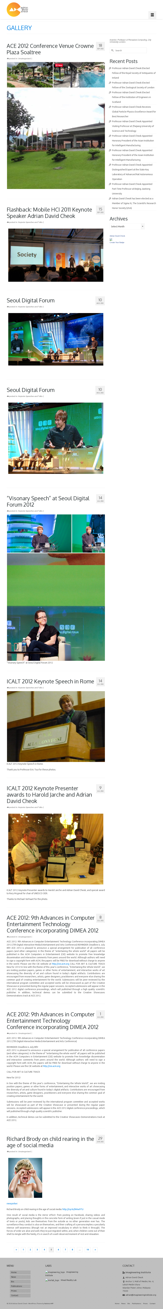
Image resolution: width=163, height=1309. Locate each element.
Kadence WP (48, 1303)
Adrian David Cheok (117, 236)
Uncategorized (24, 58)
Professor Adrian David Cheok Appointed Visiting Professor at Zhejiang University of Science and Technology (133, 126)
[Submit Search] (112, 50)
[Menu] (152, 15)
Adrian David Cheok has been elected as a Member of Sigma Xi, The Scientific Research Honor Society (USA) (134, 203)
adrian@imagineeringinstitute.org (141, 1295)
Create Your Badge (117, 242)
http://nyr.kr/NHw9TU (72, 1209)
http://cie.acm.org (60, 964)
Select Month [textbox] (117, 226)
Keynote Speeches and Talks (30, 222)
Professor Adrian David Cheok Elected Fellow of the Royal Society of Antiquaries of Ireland (134, 73)
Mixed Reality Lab (69, 1280)
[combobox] (127, 226)
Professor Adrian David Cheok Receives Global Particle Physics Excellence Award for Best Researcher (134, 112)
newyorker (12, 1203)
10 (88, 1250)
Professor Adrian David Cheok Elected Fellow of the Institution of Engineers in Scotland (131, 97)
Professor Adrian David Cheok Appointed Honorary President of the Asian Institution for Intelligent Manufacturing (133, 141)
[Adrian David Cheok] (17, 9)
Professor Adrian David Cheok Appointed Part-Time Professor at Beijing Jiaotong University (132, 189)
